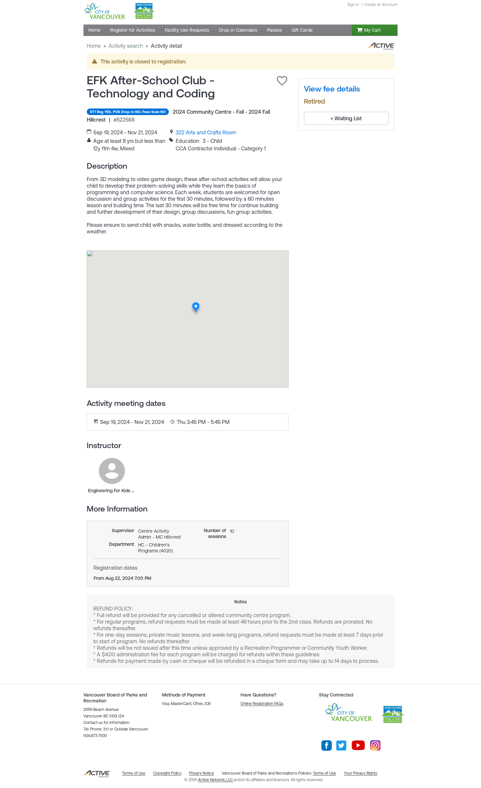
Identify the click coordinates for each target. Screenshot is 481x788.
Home (94, 46)
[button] (282, 80)
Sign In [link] (353, 4)
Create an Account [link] (381, 4)
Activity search (126, 46)
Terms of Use (324, 773)
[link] (206, 132)
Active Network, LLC (216, 780)
